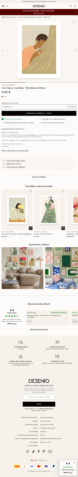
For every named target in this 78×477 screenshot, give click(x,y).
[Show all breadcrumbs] (4, 17)
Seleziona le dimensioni (10, 103)
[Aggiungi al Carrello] (30, 228)
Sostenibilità (33, 431)
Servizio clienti (45, 421)
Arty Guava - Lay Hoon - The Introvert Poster (38, 17)
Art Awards (34, 442)
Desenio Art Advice (46, 417)
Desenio (45, 471)
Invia (39, 404)
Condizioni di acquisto (47, 428)
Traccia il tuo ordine (47, 424)
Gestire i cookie (45, 442)
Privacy (42, 435)
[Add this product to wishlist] (74, 21)
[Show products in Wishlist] (70, 6)
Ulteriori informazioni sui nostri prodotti (15, 150)
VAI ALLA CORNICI (39, 177)
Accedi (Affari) (33, 445)
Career (35, 428)
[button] (72, 106)
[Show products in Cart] (75, 6)
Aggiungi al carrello (39, 113)
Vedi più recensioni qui (39, 329)
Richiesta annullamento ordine (50, 438)
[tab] (13, 82)
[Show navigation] (3, 6)
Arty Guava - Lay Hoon (16, 17)
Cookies (43, 431)
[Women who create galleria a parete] (22, 268)
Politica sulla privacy (46, 409)
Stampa (35, 421)
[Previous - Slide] (2, 50)
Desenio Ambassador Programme (26, 438)
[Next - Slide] (75, 50)
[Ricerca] (7, 6)
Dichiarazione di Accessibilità (28, 435)
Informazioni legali (31, 424)
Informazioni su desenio (30, 417)
